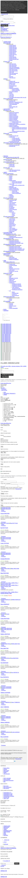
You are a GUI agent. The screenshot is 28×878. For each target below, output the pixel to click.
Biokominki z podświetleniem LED (15, 102)
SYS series (11, 94)
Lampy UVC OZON (13, 230)
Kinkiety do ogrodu (13, 204)
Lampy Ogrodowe (12, 202)
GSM (10, 276)
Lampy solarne (12, 228)
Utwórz (17, 863)
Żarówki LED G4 (12, 53)
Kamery (10, 275)
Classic (13, 215)
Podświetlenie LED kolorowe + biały (16, 243)
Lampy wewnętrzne (11, 174)
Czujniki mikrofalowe (16, 139)
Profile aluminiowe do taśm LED (15, 158)
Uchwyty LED (11, 165)
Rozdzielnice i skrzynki (13, 271)
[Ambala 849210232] (6, 553)
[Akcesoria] (6, 133)
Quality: (5, 479)
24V (10, 75)
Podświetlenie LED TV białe (14, 246)
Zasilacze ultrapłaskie (13, 118)
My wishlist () (6, 860)
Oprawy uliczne (12, 219)
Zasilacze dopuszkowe (13, 117)
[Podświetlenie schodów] (9, 251)
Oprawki (10, 60)
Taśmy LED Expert (12, 66)
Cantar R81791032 (5, 618)
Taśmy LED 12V (12, 77)
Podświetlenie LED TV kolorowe (15, 247)
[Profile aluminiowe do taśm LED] (11, 157)
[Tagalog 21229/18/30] (6, 687)
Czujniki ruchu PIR (15, 138)
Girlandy (10, 210)
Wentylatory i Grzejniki (13, 278)
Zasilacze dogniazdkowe (14, 112)
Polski (6, 844)
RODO (4, 772)
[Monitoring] (6, 254)
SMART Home (12, 279)
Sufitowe (11, 201)
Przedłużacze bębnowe (16, 285)
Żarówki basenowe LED (14, 59)
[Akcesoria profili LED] (8, 161)
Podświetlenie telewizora (13, 245)
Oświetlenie (7, 41)
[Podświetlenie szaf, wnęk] (9, 233)
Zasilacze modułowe (13, 119)
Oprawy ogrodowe (15, 89)
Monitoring (7, 253)
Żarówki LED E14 (12, 46)
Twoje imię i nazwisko (6, 483)
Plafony (10, 226)
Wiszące (10, 175)
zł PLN (4, 842)
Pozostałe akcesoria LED (14, 141)
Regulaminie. (18, 488)
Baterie (13, 292)
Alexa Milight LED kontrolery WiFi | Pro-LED (17, 97)
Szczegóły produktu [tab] (9, 393)
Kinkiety (10, 177)
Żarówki (10, 92)
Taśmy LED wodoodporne (14, 67)
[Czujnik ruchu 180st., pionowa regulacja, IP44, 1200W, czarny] (14, 367)
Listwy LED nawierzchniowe (14, 170)
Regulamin (5, 771)
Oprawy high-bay (12, 224)
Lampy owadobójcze (13, 229)
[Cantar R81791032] (5, 614)
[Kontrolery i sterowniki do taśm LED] (12, 142)
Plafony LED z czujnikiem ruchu (18, 185)
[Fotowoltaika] (6, 301)
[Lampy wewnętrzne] (8, 173)
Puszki (10, 266)
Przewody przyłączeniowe (14, 268)
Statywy (10, 298)
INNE (4, 260)
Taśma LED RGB (12, 74)
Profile (5, 156)
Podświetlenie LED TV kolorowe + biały (17, 249)
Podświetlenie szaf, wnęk (13, 235)
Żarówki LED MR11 (13, 51)
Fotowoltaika (10, 302)
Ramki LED (11, 186)
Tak (2, 446)
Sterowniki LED (12, 146)
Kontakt (5, 310)
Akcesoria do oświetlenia (14, 103)
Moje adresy (6, 788)
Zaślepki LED (11, 164)
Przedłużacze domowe (16, 283)
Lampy (5, 172)
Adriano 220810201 (5, 722)
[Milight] (5, 78)
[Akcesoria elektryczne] (9, 296)
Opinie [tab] (5, 394)
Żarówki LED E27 (12, 45)
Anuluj (2, 493)
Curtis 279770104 (5, 543)
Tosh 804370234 (4, 662)
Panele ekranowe (12, 281)
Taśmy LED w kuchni (13, 69)
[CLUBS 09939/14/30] (6, 324)
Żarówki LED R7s (12, 52)
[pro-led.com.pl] (4, 28)
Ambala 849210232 (5, 558)
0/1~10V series (12, 84)
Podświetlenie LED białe (14, 240)
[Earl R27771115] (9, 523)
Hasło (2, 21)
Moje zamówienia (7, 787)
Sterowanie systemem (13, 91)
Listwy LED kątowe (13, 171)
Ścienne (10, 194)
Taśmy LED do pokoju (13, 70)
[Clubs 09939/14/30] (5, 334)
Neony (10, 105)
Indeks (2, 425)
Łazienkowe (11, 196)
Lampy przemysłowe (12, 217)
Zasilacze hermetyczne (13, 116)
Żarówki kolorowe (12, 56)
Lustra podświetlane (13, 104)
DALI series (11, 96)
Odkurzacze (11, 280)
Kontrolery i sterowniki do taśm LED (16, 143)
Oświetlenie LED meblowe (14, 68)
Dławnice (11, 267)
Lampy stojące (12, 203)
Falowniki (11, 304)
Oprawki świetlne (12, 180)
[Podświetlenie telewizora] (9, 244)
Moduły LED (11, 55)
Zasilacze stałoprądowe (13, 123)
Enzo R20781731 (5, 677)
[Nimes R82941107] (11, 599)
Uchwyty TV (14, 294)
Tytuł (2, 481)
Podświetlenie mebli (7, 793)
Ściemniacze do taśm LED (14, 145)
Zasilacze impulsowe (13, 132)
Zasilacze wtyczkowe (13, 125)
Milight (8, 80)
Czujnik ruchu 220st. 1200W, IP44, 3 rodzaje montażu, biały (9, 592)
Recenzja (3, 486)
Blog (4, 309)
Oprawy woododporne (16, 193)
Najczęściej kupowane (8, 780)
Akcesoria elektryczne (13, 297)
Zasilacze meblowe (13, 114)
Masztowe (11, 206)
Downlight (11, 87)
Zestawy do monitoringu (14, 259)
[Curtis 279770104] (6, 538)
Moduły (10, 307)
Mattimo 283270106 (5, 634)
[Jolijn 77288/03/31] (10, 702)
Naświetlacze (11, 223)
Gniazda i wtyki (12, 264)
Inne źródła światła (12, 99)
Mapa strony (6, 770)
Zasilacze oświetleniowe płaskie (18, 131)
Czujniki (10, 272)
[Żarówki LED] (6, 43)
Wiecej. (17, 9)
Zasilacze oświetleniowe (14, 126)
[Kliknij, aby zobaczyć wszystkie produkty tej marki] (3, 387)
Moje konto (5, 786)
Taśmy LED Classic (13, 65)
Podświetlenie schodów (13, 252)
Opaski (10, 300)
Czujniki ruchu (12, 136)
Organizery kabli (15, 293)
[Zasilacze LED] (7, 110)
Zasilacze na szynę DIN (13, 120)
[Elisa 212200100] (10, 732)
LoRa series (11, 95)
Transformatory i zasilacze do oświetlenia (17, 124)
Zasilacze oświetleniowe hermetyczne (19, 127)
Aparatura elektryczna (13, 263)
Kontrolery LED (12, 81)
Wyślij (6, 493)
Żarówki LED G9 (12, 49)
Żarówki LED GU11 (13, 54)
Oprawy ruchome (15, 192)
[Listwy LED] (6, 167)
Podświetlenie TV (7, 792)
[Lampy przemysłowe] (8, 216)
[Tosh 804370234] (9, 658)
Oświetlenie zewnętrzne (14, 88)
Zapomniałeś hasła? (5, 23)
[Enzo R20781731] (10, 672)
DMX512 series (12, 83)
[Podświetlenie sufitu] (8, 238)
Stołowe (10, 178)
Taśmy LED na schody (13, 73)
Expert (13, 214)
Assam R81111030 (5, 513)
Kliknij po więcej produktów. (8, 33)
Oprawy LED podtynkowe (17, 181)
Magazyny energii (12, 305)
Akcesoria (11, 76)
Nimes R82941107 (5, 604)
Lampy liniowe (12, 218)
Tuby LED (11, 107)
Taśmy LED (9, 62)
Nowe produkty (6, 779)
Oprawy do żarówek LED (14, 189)
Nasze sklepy (6, 768)
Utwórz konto (11, 25)
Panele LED (11, 211)
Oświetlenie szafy (12, 236)
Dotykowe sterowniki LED (14, 82)
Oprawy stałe (14, 190)
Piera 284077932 (4, 648)
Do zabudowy (12, 207)
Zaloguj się (4, 25)
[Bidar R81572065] (10, 568)
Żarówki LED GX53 (13, 58)
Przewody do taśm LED (13, 135)
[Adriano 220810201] (6, 717)
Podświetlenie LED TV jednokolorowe (16, 250)
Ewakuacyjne (11, 231)
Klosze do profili (11, 160)
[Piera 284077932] (10, 643)
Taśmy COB (11, 71)
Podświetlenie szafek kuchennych (15, 237)
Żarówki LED (9, 44)
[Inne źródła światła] (8, 98)
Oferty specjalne (7, 778)
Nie (2, 452)
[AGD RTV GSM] (7, 273)
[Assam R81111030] (6, 508)
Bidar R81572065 (5, 573)
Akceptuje (4, 11)
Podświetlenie (7, 232)
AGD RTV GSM (9, 274)
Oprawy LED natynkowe (16, 182)
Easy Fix (13, 213)
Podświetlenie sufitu (12, 239)
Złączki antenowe (15, 295)
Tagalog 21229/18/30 (5, 692)
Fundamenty (11, 208)
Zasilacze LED (10, 111)
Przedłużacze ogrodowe (17, 286)
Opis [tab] (4, 392)
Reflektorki (11, 195)
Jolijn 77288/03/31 (5, 707)
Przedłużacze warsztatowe (17, 289)
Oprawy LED (11, 221)
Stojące (10, 179)
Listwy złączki (12, 270)
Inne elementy (12, 166)
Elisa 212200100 (4, 736)
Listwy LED (9, 168)
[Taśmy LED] (6, 61)
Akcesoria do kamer (13, 258)
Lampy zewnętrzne (11, 199)
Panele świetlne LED (13, 106)
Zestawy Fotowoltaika (13, 308)
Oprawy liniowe (12, 225)
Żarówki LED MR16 (13, 48)
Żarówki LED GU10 (13, 47)
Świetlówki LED (12, 100)
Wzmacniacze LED (13, 85)
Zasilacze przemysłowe (16, 121)
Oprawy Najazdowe (13, 209)
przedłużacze (11, 282)
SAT (10, 290)
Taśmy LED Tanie (12, 63)
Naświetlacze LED (12, 187)
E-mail (2, 15)
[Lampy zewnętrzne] (8, 197)
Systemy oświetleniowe (13, 188)
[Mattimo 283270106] (6, 629)
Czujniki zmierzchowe (16, 140)
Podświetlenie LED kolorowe (14, 242)
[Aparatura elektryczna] (9, 261)
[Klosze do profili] (7, 159)
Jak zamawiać (6, 773)
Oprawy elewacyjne (16, 90)
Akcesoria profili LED (12, 163)
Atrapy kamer (11, 257)
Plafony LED (11, 184)
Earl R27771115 (4, 527)
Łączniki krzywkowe (13, 265)
